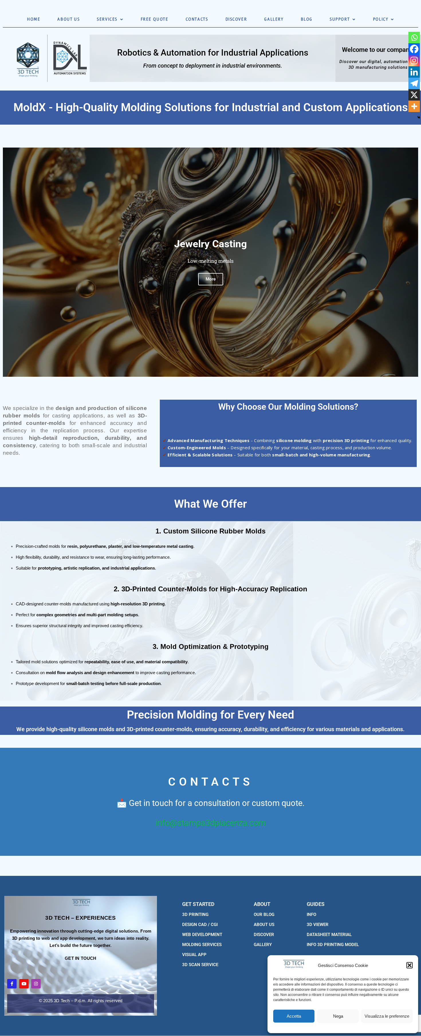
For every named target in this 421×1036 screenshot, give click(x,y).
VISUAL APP (194, 954)
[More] (414, 106)
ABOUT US (68, 19)
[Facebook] (414, 49)
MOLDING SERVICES (202, 944)
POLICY (380, 19)
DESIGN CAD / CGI (200, 924)
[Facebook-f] (12, 983)
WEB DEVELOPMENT (202, 934)
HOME (33, 19)
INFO (311, 914)
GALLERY (273, 19)
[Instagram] (414, 60)
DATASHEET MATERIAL (329, 934)
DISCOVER (236, 19)
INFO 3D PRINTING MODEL (333, 944)
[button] (409, 965)
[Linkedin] (414, 72)
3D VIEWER (317, 924)
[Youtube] (24, 983)
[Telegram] (414, 83)
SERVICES (107, 19)
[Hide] (418, 117)
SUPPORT (340, 19)
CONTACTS (197, 19)
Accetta (294, 1016)
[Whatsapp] (414, 37)
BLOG (306, 19)
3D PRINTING (195, 914)
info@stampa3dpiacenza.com (211, 823)
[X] (414, 95)
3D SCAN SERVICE (200, 964)
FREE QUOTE (154, 19)
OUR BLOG (264, 914)
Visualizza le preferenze (387, 1016)
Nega (338, 1016)
